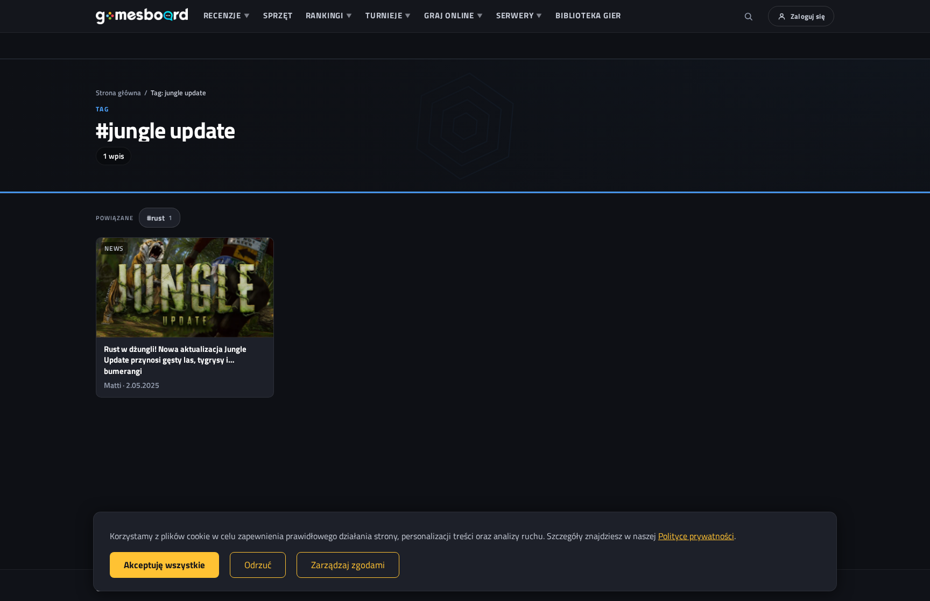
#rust (159, 217)
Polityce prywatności (696, 535)
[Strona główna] (142, 16)
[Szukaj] (748, 16)
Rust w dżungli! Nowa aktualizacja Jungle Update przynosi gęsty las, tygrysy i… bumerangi (175, 360)
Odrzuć (257, 565)
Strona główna (118, 92)
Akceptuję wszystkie (164, 565)
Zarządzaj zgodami (348, 565)
